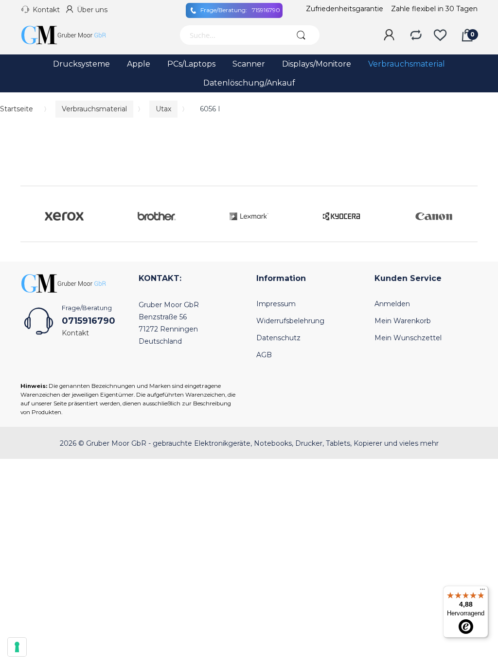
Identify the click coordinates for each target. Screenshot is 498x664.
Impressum (276, 303)
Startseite (16, 109)
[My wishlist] (440, 35)
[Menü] (482, 591)
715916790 (240, 10)
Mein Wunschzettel (408, 337)
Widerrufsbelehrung (290, 320)
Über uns (92, 9)
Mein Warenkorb (402, 320)
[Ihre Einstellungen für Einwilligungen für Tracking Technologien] (17, 647)
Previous (30, 214)
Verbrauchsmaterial (94, 109)
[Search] (301, 35)
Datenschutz (278, 337)
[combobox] (231, 35)
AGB (264, 354)
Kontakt (46, 9)
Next (468, 214)
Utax (163, 109)
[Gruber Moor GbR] (71, 35)
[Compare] (416, 35)
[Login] (389, 35)
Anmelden (392, 303)
